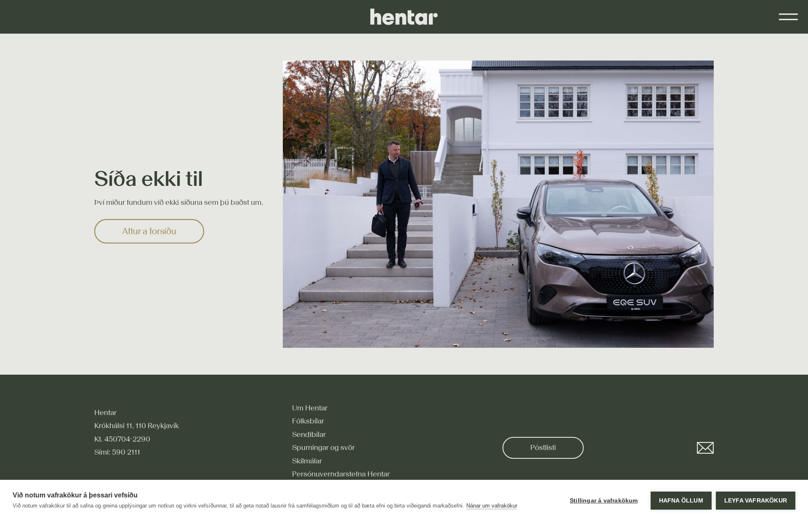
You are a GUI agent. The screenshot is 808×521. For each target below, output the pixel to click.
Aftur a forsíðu (149, 231)
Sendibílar (309, 434)
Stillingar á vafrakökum (604, 500)
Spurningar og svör (323, 447)
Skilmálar (307, 460)
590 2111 (126, 452)
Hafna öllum (681, 500)
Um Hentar (309, 408)
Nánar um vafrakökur (491, 505)
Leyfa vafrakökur (755, 500)
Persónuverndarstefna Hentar (341, 474)
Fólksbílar (308, 421)
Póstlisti (543, 447)
